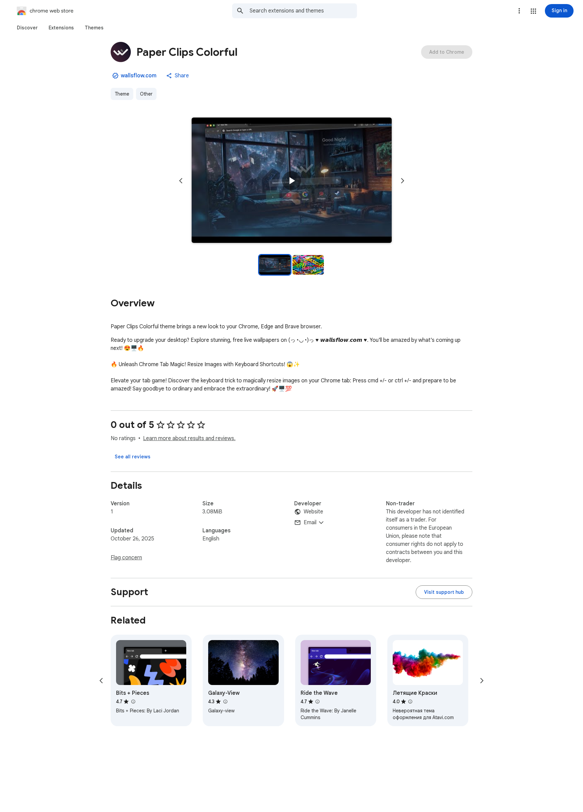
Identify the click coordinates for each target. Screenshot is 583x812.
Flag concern (126, 557)
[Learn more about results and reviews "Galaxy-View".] (225, 701)
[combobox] (303, 11)
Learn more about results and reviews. (189, 438)
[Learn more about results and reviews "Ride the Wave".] (317, 701)
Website (313, 511)
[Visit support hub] (444, 592)
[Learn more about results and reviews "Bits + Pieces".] (133, 701)
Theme (122, 94)
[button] (533, 11)
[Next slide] (402, 180)
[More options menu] (519, 11)
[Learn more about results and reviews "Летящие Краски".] (410, 701)
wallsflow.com (139, 75)
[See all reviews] (133, 457)
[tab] (27, 28)
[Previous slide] (181, 180)
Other (146, 94)
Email (310, 522)
